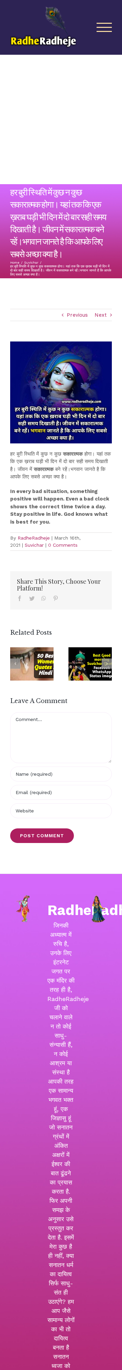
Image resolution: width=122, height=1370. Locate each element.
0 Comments (63, 545)
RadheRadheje (34, 538)
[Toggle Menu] (104, 27)
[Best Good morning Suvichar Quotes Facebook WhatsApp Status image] (90, 664)
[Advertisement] (61, 119)
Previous (77, 315)
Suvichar (34, 545)
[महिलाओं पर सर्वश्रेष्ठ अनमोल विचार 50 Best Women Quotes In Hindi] (32, 664)
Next (101, 315)
